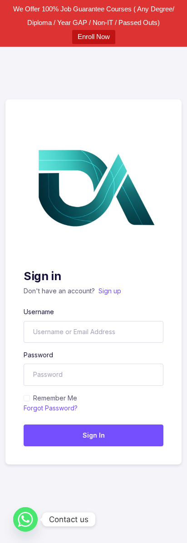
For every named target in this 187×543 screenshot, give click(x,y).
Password (38, 355)
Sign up (109, 291)
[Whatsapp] (25, 519)
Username (39, 312)
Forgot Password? (51, 408)
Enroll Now (94, 36)
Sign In (94, 435)
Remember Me (55, 398)
